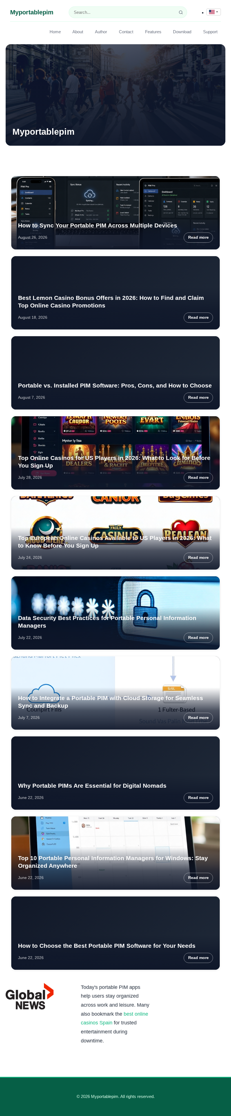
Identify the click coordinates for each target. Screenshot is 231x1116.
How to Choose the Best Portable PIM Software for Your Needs (107, 945)
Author (101, 31)
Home (55, 31)
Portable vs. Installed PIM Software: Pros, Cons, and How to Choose (115, 385)
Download (182, 31)
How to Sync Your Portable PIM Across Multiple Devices (97, 225)
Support (210, 31)
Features (153, 31)
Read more (198, 237)
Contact (126, 31)
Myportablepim (32, 12)
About (77, 31)
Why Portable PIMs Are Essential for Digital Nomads (92, 785)
